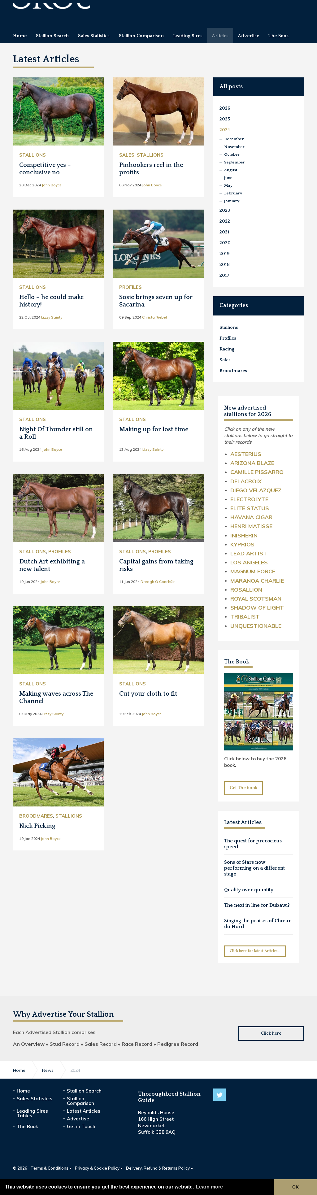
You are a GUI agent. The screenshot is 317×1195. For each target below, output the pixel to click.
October (232, 154)
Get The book (243, 787)
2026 (224, 108)
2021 (224, 232)
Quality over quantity (248, 890)
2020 (225, 243)
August (230, 170)
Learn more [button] (209, 1186)
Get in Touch (81, 1126)
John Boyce (52, 185)
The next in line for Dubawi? (257, 905)
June (228, 178)
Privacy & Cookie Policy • (99, 1168)
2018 (224, 264)
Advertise (78, 1118)
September (234, 162)
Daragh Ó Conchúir (158, 581)
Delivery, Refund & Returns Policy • (159, 1168)
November (234, 147)
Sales (126, 155)
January (231, 201)
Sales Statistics (34, 1098)
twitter (219, 1095)
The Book (236, 662)
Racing (226, 349)
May (228, 185)
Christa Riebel (154, 317)
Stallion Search (84, 1091)
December (234, 139)
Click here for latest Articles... (255, 951)
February (233, 193)
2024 (224, 130)
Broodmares (36, 816)
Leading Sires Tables (32, 1113)
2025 (224, 119)
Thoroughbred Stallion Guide (51, 11)
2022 (224, 221)
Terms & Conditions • (51, 1168)
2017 (224, 275)
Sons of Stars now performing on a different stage (254, 868)
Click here (271, 1033)
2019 (224, 253)
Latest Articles (83, 1111)
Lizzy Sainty (51, 317)
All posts (231, 87)
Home (23, 1091)
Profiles (130, 287)
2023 (224, 210)
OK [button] (295, 1186)
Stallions (32, 155)
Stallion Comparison (80, 1101)
